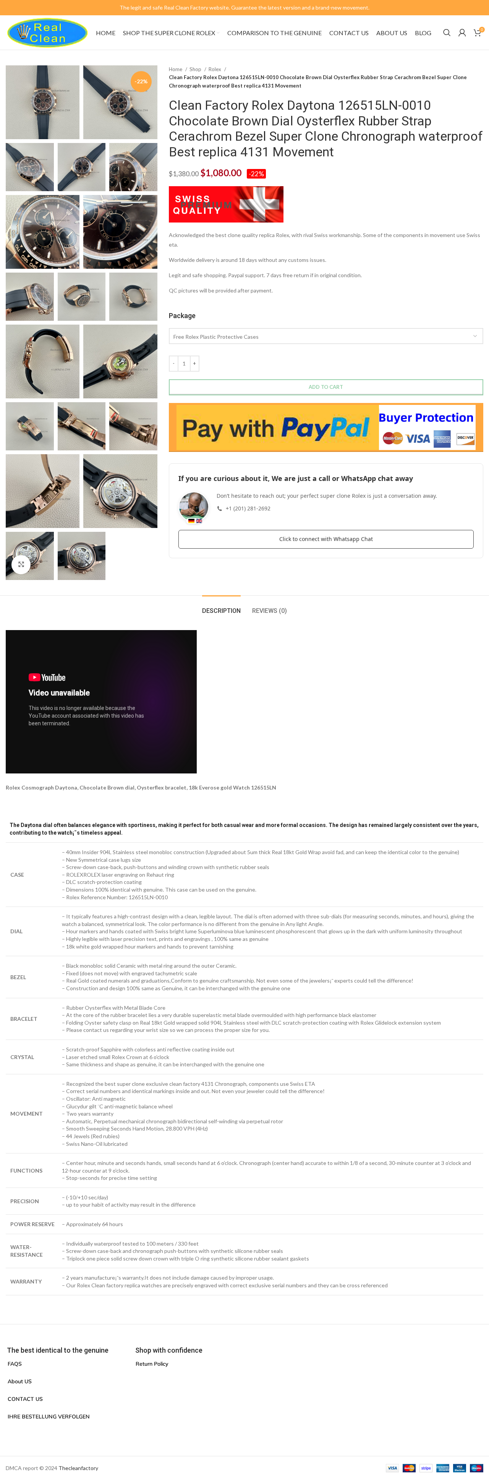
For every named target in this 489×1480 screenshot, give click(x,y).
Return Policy (152, 1363)
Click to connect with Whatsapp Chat (326, 539)
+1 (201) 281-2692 (248, 508)
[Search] (447, 32)
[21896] (326, 427)
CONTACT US (25, 1399)
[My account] (462, 32)
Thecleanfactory (78, 1468)
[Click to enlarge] (21, 564)
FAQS (15, 1363)
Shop (195, 69)
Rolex (215, 69)
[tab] (221, 607)
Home (176, 69)
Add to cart (326, 387)
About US (20, 1381)
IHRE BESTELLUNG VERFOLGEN (49, 1416)
